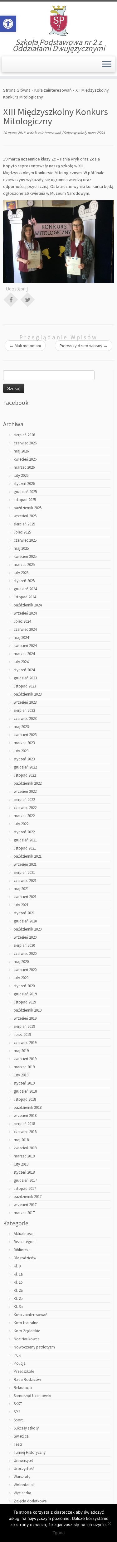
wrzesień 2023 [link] (25, 702)
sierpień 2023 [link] (24, 710)
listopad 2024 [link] (25, 597)
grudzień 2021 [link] (25, 840)
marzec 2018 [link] (24, 1156)
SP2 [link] (17, 1412)
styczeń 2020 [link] (24, 986)
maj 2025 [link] (21, 548)
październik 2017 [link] (27, 1196)
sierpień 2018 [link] (24, 1123)
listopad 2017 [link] (25, 1188)
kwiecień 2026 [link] (25, 459)
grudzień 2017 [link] (25, 1180)
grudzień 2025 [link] (25, 491)
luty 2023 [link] (21, 751)
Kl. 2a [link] (18, 1290)
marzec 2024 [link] (24, 653)
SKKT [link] (18, 1403)
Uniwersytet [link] (23, 1460)
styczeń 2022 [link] (24, 832)
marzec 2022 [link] (24, 815)
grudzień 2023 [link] (25, 678)
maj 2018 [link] (21, 1139)
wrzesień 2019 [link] (25, 1018)
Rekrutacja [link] (23, 1387)
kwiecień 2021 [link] (25, 896)
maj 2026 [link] (21, 451)
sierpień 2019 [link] (24, 1026)
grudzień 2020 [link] (25, 921)
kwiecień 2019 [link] (25, 1058)
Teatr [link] (18, 1444)
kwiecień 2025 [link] (25, 556)
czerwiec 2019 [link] (25, 1042)
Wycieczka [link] (22, 1493)
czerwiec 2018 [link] (25, 1131)
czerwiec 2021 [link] (25, 880)
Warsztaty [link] (22, 1476)
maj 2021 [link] (21, 888)
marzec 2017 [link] (24, 1212)
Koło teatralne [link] (26, 1322)
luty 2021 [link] (21, 904)
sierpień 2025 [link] (24, 524)
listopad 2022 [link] (25, 775)
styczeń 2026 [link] (24, 483)
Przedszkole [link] (24, 1371)
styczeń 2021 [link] (24, 913)
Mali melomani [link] (25, 345)
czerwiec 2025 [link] (25, 540)
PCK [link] (17, 1355)
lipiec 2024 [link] (22, 621)
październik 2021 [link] (27, 856)
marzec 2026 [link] (24, 467)
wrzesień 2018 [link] (25, 1115)
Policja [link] (20, 1363)
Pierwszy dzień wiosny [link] (84, 345)
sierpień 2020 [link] (24, 945)
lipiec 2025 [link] (22, 532)
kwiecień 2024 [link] (25, 645)
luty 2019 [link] (21, 1075)
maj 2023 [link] (21, 726)
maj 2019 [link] (21, 1050)
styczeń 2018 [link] (24, 1172)
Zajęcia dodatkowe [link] (30, 1501)
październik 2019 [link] (27, 1010)
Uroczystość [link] (24, 1468)
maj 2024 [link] (21, 637)
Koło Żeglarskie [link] (27, 1331)
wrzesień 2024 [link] (25, 613)
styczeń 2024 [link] (24, 670)
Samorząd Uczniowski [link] (32, 1395)
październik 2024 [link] (27, 605)
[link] (8, 24)
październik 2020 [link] (27, 929)
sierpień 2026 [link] (24, 435)
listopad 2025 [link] (25, 499)
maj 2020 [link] (21, 961)
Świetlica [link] (21, 1436)
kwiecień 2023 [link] (25, 734)
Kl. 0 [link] (17, 1266)
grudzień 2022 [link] (25, 767)
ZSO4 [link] (101, 132)
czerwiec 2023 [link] (25, 718)
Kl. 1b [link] (18, 1282)
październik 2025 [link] (27, 507)
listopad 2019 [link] (25, 1002)
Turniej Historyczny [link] (30, 1452)
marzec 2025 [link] (24, 564)
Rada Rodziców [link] (27, 1379)
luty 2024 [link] (21, 661)
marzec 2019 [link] (24, 1067)
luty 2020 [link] (21, 977)
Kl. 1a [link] (18, 1274)
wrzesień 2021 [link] (25, 864)
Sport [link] (18, 1420)
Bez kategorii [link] (25, 1241)
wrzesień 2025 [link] (25, 516)
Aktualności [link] (23, 1233)
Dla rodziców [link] (25, 1258)
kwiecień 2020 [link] (25, 969)
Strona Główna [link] (17, 90)
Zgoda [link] (58, 1532)
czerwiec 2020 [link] (25, 953)
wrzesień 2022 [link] (25, 791)
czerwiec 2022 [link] (25, 807)
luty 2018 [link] (21, 1164)
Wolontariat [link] (24, 1484)
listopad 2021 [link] (25, 848)
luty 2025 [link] (21, 572)
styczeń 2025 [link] (24, 580)
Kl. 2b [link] (18, 1298)
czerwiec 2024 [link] (25, 629)
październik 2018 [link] (27, 1107)
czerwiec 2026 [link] (25, 443)
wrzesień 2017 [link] (25, 1204)
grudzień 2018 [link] (25, 1091)
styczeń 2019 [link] (24, 1083)
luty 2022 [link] (21, 823)
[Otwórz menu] (106, 64)
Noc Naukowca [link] (27, 1339)
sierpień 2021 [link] (24, 872)
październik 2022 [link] (27, 783)
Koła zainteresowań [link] (53, 90)
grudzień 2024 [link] (25, 588)
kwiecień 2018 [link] (25, 1148)
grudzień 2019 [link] (25, 994)
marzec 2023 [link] (24, 742)
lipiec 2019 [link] (22, 1034)
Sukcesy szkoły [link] (76, 132)
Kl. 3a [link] (18, 1306)
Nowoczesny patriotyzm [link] (34, 1347)
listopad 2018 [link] (25, 1099)
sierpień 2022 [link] (24, 799)
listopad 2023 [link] (25, 686)
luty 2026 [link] (21, 475)
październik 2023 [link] (27, 694)
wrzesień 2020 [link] (25, 937)
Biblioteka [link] (22, 1249)
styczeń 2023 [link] (24, 759)
